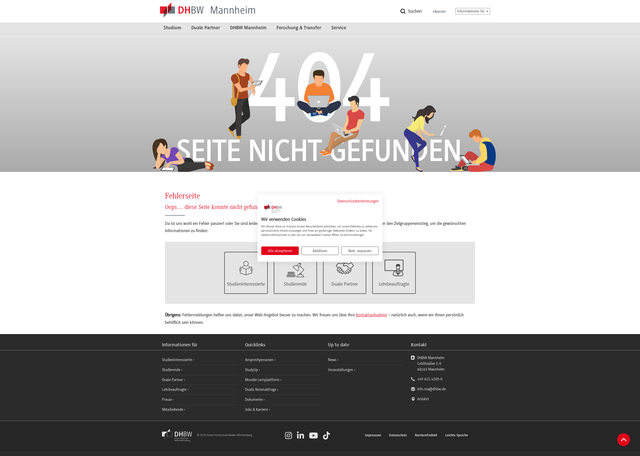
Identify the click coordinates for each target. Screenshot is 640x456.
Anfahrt (423, 399)
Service (338, 27)
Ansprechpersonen (259, 360)
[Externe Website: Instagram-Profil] (288, 436)
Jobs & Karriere (257, 409)
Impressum (373, 435)
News (332, 360)
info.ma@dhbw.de (431, 389)
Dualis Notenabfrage (261, 389)
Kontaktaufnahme (371, 314)
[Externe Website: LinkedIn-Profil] (300, 436)
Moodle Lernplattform (262, 380)
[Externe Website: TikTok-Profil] (326, 436)
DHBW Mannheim (248, 27)
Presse (167, 399)
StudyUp (252, 370)
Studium (172, 27)
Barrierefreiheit (426, 435)
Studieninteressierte (177, 360)
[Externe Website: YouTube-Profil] (313, 436)
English (439, 12)
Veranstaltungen (340, 370)
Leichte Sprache (456, 435)
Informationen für (471, 11)
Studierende (171, 370)
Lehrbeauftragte (175, 389)
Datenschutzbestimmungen (358, 201)
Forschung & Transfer (298, 27)
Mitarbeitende (173, 409)
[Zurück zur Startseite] (179, 440)
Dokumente (254, 399)
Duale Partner (205, 27)
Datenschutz (398, 435)
